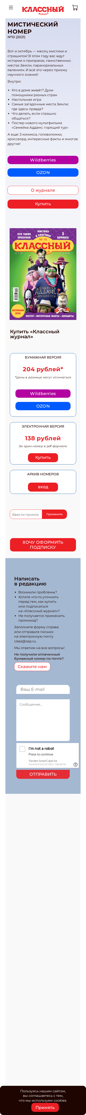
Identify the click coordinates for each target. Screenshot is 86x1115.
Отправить (43, 774)
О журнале (43, 190)
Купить (43, 203)
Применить (54, 514)
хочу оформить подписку (43, 545)
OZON (43, 172)
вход (43, 486)
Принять (45, 1107)
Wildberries (43, 159)
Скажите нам (32, 666)
